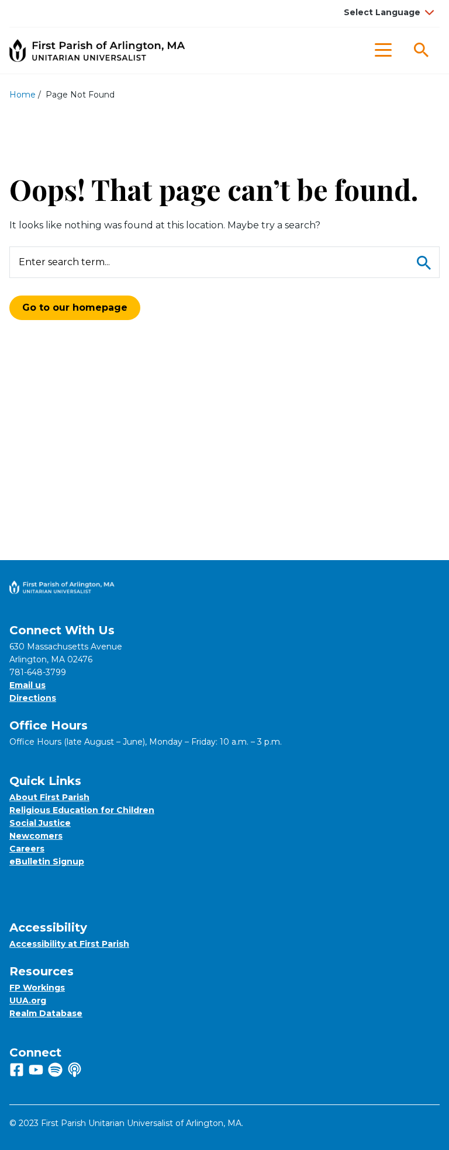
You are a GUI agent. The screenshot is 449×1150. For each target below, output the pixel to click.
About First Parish (49, 797)
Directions (32, 698)
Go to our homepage (74, 307)
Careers (26, 848)
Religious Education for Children (81, 810)
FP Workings (37, 987)
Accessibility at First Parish (69, 944)
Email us (27, 685)
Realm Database (45, 1013)
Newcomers (36, 836)
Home (22, 94)
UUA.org (27, 1000)
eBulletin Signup (46, 861)
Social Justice (40, 823)
